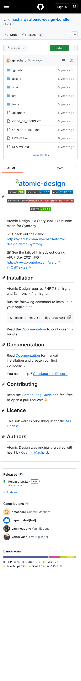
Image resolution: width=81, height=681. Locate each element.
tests (15, 104)
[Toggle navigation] (6, 6)
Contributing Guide (37, 395)
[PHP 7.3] (62, 192)
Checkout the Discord (50, 374)
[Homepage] (40, 6)
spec (15, 87)
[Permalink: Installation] (4, 278)
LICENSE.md (20, 138)
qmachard (17, 19)
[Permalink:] (4, 196)
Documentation (34, 329)
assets (16, 78)
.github (17, 70)
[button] (69, 317)
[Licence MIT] (17, 192)
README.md (20, 146)
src (14, 95)
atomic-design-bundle (49, 19)
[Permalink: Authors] (4, 436)
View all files (40, 155)
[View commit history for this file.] (71, 60)
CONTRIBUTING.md (26, 129)
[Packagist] (39, 192)
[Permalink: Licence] (4, 410)
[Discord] (40, 208)
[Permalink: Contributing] (4, 384)
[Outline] (75, 167)
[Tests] (40, 200)
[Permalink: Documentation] (4, 344)
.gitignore (18, 112)
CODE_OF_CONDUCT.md (29, 121)
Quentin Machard (34, 452)
